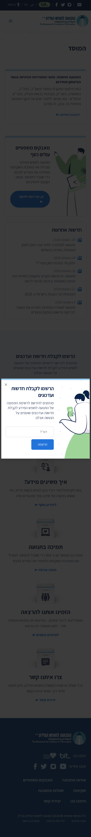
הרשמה (42, 444)
